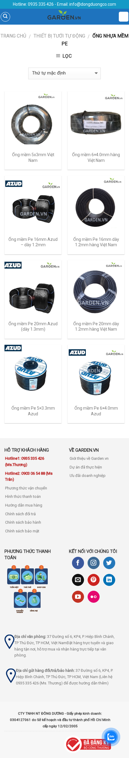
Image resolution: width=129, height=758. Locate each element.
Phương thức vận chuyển (26, 488)
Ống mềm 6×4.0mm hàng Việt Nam (96, 157)
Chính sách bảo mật (22, 531)
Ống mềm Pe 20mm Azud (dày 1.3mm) (33, 326)
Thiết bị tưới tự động (59, 36)
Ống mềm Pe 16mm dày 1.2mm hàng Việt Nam (96, 242)
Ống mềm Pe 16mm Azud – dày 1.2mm (33, 242)
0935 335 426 (40, 4)
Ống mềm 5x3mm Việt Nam (33, 157)
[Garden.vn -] (64, 17)
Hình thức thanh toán (23, 496)
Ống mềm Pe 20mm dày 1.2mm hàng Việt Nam (96, 326)
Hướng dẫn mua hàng (23, 505)
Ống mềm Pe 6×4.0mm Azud (96, 411)
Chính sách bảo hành (23, 522)
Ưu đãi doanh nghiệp (88, 475)
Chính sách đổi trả (20, 514)
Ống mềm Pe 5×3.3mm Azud (33, 411)
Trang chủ (13, 36)
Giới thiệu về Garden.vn (89, 458)
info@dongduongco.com (92, 4)
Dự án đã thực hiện (86, 467)
